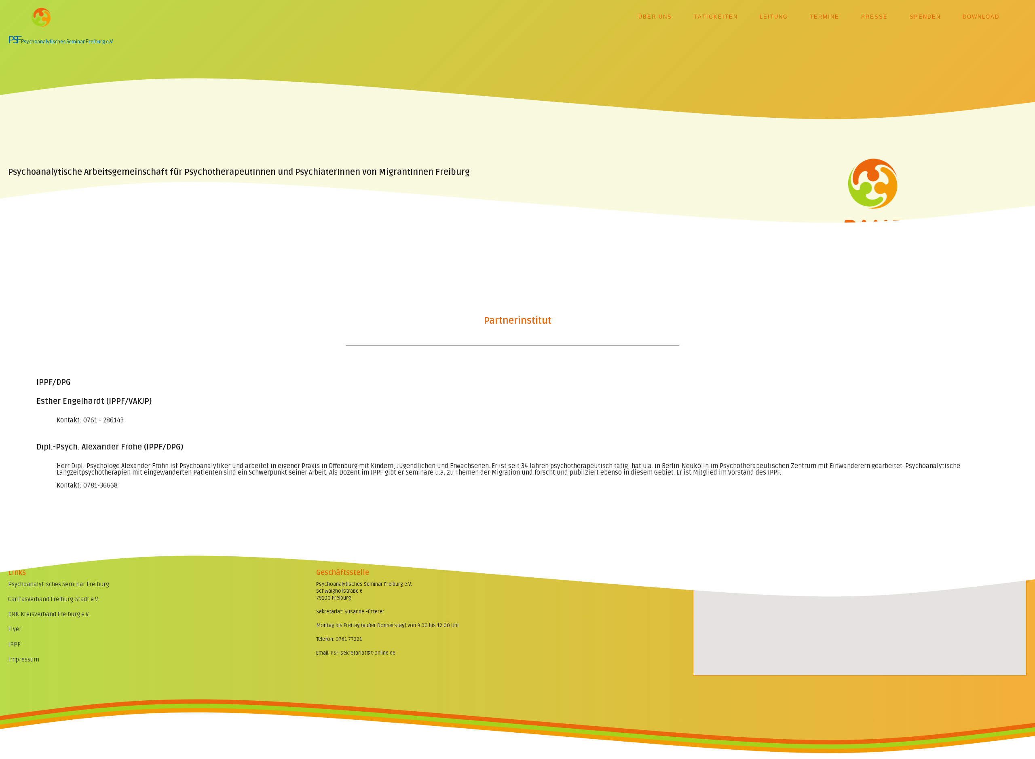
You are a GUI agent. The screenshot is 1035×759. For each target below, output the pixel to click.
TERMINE (824, 17)
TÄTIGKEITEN (716, 17)
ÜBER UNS (655, 17)
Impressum (23, 659)
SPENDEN (925, 17)
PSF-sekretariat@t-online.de (363, 653)
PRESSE (874, 17)
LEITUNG (774, 17)
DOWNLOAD (981, 17)
